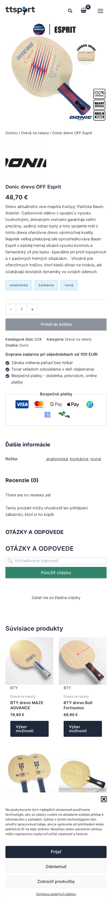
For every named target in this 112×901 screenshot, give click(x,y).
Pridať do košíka (56, 324)
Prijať (56, 851)
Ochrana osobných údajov (56, 894)
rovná (95, 458)
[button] (104, 799)
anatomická (57, 458)
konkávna (79, 458)
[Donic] (25, 163)
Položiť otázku (56, 572)
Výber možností (24, 728)
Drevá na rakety (35, 133)
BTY (14, 687)
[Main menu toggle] (100, 11)
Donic (24, 345)
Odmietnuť (56, 866)
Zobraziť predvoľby (56, 881)
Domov (11, 133)
